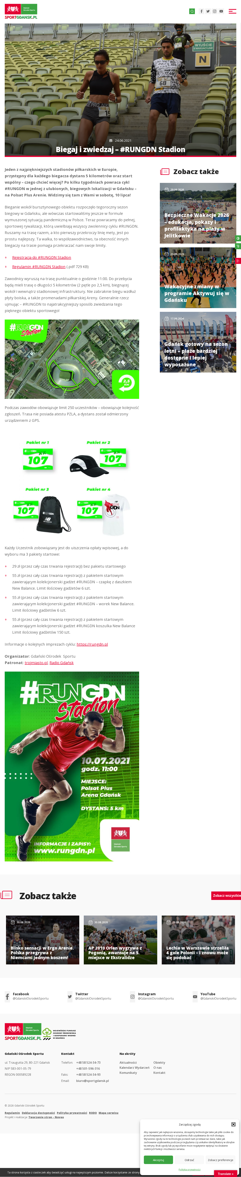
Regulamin (12, 1113)
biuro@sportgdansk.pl (92, 1081)
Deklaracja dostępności (38, 1113)
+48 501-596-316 (88, 1068)
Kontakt (159, 1073)
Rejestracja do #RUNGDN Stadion (41, 257)
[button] (233, 1124)
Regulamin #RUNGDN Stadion (39, 266)
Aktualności (128, 1062)
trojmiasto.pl (36, 662)
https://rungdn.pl (92, 644)
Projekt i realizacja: (34, 1117)
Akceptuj (158, 1160)
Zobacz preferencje (220, 1160)
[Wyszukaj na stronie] (192, 11)
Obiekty (159, 1062)
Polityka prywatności (190, 1169)
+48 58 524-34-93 (88, 1074)
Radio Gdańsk (62, 662)
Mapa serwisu (108, 1113)
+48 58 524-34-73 (88, 1062)
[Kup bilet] (238, 261)
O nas (157, 1068)
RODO (93, 1113)
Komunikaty (128, 1073)
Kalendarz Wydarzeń (134, 1068)
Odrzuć (189, 1160)
